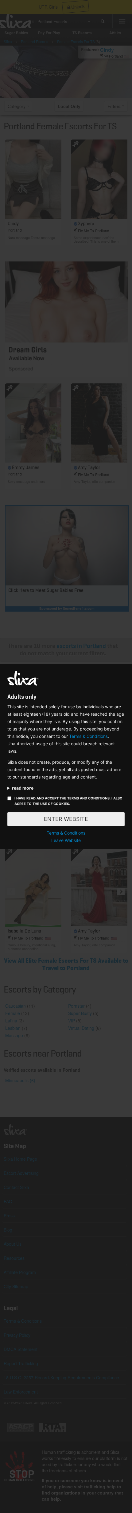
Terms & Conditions (88, 736)
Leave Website (66, 840)
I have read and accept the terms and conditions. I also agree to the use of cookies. (68, 801)
